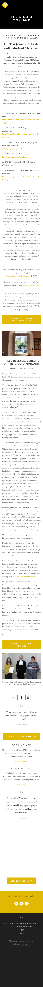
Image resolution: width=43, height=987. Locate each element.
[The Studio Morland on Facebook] (21, 697)
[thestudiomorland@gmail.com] (15, 697)
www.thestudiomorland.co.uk (27, 576)
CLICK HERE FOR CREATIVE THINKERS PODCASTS (21, 319)
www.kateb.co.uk (32, 285)
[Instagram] (28, 697)
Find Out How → (21, 761)
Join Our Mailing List (21, 881)
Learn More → (21, 784)
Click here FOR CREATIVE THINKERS (21, 645)
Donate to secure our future (21, 736)
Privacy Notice (25, 944)
